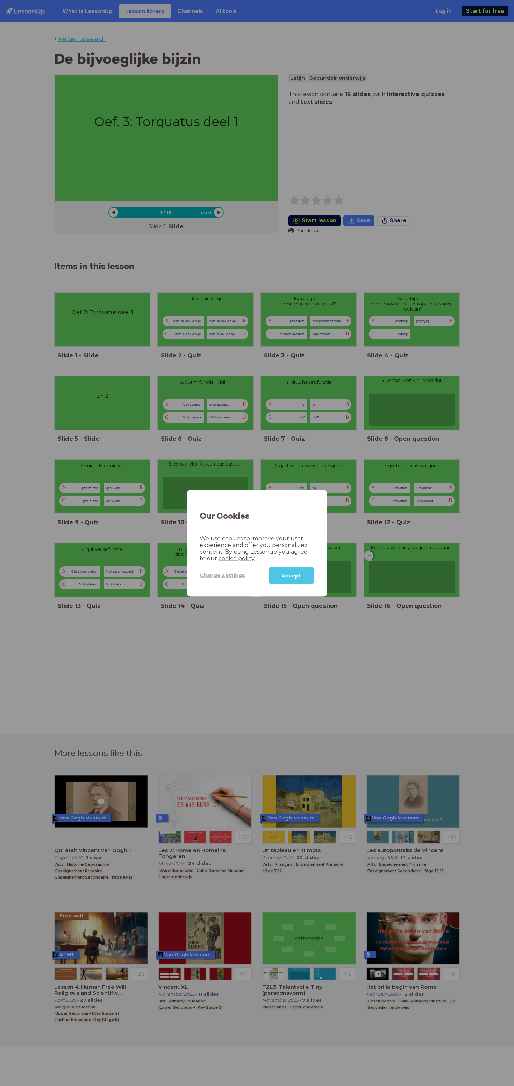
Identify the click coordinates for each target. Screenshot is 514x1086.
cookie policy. (237, 558)
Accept (291, 575)
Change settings (222, 575)
